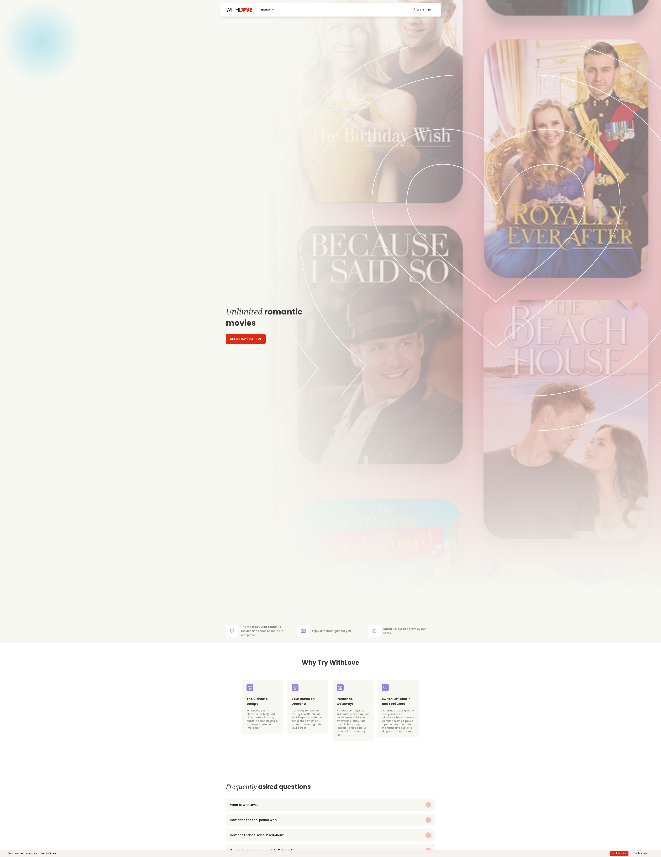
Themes (266, 9)
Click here (51, 853)
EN (429, 9)
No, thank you (641, 853)
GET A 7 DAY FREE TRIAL (245, 339)
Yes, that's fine (619, 853)
